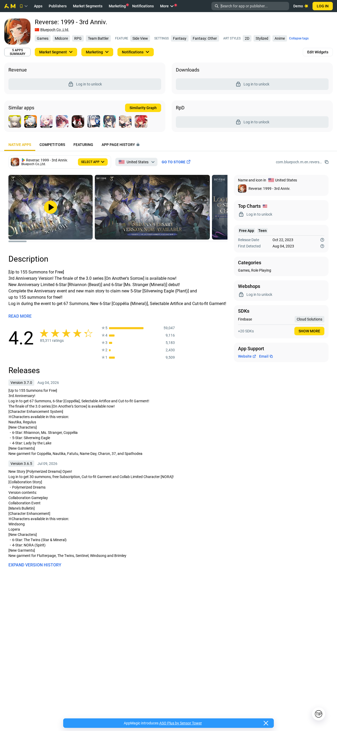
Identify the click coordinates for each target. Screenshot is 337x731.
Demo (298, 6)
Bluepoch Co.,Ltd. (54, 30)
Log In (323, 6)
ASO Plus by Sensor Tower (180, 723)
